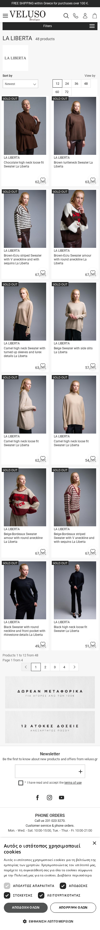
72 (66, 92)
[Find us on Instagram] (49, 797)
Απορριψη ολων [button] (73, 907)
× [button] (94, 843)
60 (57, 92)
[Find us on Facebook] (37, 797)
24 (67, 84)
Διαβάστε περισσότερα (74, 875)
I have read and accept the (54, 782)
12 (57, 84)
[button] (42, 179)
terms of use (73, 782)
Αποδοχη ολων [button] (25, 907)
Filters (47, 26)
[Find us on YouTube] (61, 797)
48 (86, 84)
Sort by (7, 76)
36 (76, 84)
